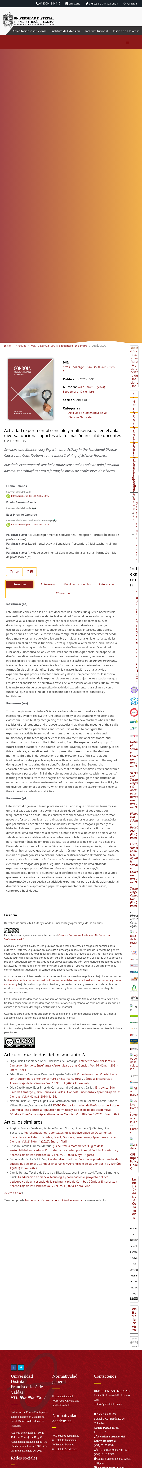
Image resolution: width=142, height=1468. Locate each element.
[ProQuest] (134, 736)
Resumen (20, 584)
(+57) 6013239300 (107, 1449)
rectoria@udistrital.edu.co (108, 1404)
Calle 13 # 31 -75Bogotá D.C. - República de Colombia (109, 1419)
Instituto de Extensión (65, 31)
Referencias (106, 584)
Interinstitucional (96, 31)
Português (137, 546)
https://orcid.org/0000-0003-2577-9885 (30, 524)
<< (5, 1193)
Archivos (21, 345)
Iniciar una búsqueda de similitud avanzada (53, 1200)
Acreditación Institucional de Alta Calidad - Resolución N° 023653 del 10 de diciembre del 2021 (29, 1446)
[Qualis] (134, 701)
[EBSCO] (134, 728)
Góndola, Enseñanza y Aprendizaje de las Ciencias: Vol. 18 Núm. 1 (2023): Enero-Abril (64, 1114)
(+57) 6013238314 (109, 1441)
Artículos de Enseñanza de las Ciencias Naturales (87, 415)
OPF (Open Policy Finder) (134, 1161)
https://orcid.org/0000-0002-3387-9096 (30, 496)
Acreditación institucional (29, 31)
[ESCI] (134, 689)
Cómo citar (63, 593)
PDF (16, 571)
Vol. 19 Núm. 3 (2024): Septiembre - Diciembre (59, 345)
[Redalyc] (134, 712)
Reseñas (134, 472)
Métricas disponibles (77, 584)
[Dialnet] (134, 959)
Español (137, 522)
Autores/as (48, 584)
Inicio (7, 345)
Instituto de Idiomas (126, 31)
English (137, 503)
